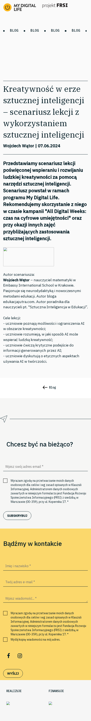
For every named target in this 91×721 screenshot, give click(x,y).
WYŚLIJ (13, 673)
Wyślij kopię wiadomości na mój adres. (35, 639)
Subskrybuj (17, 516)
